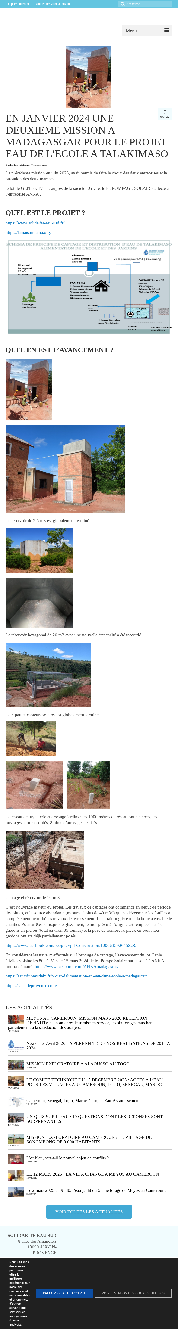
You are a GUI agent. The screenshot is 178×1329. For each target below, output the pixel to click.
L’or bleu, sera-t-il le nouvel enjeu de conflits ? (67, 1157)
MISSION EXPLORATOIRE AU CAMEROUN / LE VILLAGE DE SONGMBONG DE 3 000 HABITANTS (89, 1139)
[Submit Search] (121, 4)
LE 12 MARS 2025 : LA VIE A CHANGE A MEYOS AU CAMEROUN (92, 1174)
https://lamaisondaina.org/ (28, 232)
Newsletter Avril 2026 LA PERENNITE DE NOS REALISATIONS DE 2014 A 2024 (98, 1045)
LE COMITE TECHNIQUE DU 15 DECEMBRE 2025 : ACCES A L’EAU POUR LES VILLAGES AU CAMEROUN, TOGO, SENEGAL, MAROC (94, 1082)
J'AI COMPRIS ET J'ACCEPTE (64, 1293)
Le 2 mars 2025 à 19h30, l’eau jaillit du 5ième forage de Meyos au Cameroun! (96, 1190)
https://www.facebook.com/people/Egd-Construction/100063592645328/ (71, 945)
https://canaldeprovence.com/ (31, 985)
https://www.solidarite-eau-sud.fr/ (35, 223)
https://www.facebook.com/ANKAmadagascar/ (76, 966)
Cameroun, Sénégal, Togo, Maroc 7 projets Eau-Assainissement (83, 1100)
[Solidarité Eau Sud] (87, 22)
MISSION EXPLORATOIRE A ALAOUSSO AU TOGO (79, 1063)
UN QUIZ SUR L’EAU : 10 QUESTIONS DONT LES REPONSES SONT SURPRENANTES (94, 1119)
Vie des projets (39, 164)
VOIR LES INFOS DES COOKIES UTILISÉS (133, 1293)
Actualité (25, 164)
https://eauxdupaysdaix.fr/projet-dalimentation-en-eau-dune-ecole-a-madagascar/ (76, 976)
